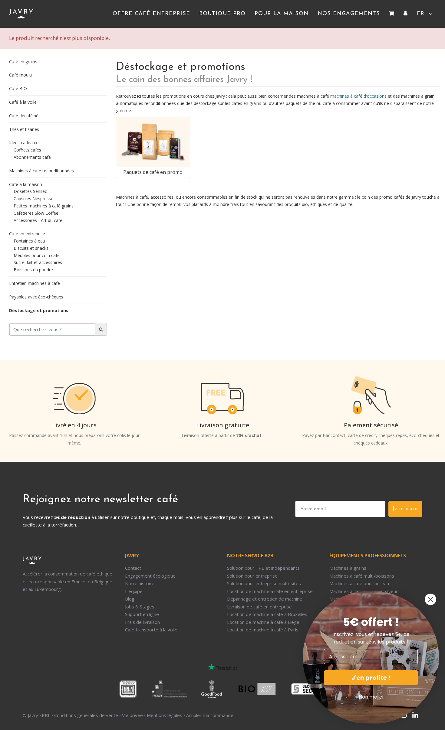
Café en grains (23, 61)
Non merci (371, 696)
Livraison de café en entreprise (259, 607)
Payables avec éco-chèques (36, 297)
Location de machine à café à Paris (262, 630)
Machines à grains (347, 568)
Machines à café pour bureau (359, 583)
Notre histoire (139, 583)
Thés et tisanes (24, 129)
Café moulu (20, 75)
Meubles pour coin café (37, 255)
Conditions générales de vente (86, 715)
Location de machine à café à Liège (263, 622)
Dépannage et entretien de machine (264, 599)
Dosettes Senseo (31, 191)
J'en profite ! (370, 677)
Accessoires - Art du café (38, 220)
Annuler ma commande (209, 715)
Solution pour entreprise (252, 576)
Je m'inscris (405, 509)
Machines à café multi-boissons (361, 576)
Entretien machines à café (34, 283)
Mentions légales (164, 715)
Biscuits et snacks (31, 248)
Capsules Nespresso (34, 198)
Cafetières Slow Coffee (36, 213)
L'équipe (134, 591)
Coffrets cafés (27, 150)
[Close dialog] (430, 599)
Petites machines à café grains (44, 206)
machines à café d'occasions (358, 96)
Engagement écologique (150, 576)
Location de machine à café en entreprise (270, 591)
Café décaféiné (23, 116)
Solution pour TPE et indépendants (263, 568)
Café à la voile (23, 102)
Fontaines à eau (29, 241)
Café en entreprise (27, 233)
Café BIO (18, 88)
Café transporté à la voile (151, 630)
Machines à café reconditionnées (41, 171)
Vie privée (132, 715)
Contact (133, 568)
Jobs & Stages (139, 607)
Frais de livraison (142, 622)
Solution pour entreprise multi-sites (264, 583)
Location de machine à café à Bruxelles (267, 614)
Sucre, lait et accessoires (38, 262)
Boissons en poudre (33, 269)
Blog (129, 599)
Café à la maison (25, 184)
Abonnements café (32, 157)
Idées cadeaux (23, 142)
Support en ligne (142, 614)
